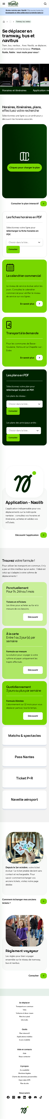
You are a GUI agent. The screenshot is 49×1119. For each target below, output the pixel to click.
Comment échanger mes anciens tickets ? (19, 901)
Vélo (24, 1010)
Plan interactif (24, 1033)
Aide (24, 1053)
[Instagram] (13, 1098)
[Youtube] (19, 1098)
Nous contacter (24, 1057)
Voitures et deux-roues (24, 1013)
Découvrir (33, 617)
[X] (30, 1098)
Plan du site (24, 1083)
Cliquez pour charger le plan (24, 167)
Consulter (13, 249)
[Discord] (35, 1098)
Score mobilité (24, 1040)
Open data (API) (24, 1080)
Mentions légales (24, 1073)
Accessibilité (24, 1070)
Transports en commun (24, 1006)
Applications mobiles (24, 1037)
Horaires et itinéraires (14, 90)
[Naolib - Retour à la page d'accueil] (13, 3)
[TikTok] (40, 1098)
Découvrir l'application (27, 535)
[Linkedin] (24, 1098)
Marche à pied (24, 1017)
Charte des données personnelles (24, 1077)
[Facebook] (8, 1098)
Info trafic (24, 1020)
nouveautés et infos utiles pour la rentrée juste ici (24, 13)
